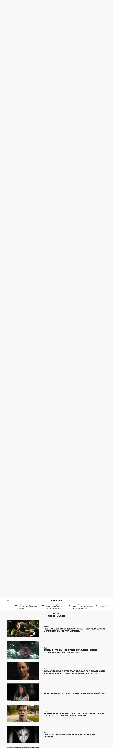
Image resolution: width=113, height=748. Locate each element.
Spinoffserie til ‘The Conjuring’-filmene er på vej (74, 693)
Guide (45, 732)
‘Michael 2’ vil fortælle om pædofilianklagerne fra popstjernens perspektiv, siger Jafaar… (83, 606)
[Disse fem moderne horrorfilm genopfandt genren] (23, 734)
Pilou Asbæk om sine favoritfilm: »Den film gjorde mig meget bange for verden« (74, 630)
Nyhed (45, 647)
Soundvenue (56, 600)
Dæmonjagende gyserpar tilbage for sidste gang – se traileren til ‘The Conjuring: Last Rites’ (74, 672)
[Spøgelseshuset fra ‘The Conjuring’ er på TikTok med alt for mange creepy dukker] (23, 713)
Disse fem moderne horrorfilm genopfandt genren (71, 736)
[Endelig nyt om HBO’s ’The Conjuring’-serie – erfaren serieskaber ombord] (23, 650)
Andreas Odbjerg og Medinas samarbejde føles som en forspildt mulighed (28, 606)
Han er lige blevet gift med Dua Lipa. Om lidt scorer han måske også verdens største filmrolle (56, 606)
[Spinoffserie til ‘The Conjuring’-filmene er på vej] (23, 692)
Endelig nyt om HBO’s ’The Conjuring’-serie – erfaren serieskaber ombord (71, 651)
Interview (46, 626)
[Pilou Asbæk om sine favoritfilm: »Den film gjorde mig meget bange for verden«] (23, 628)
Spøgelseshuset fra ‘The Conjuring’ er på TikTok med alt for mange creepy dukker (74, 714)
